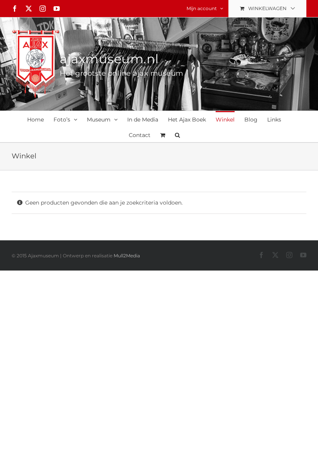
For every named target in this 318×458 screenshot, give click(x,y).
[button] (177, 134)
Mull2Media (127, 255)
